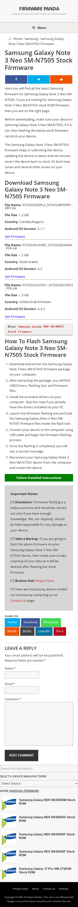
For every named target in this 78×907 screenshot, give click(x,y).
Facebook (30, 622)
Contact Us (18, 600)
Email (10, 684)
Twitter (12, 622)
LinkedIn (44, 631)
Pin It (59, 631)
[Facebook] (16, 79)
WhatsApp (51, 622)
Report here (45, 580)
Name (10, 668)
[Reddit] (61, 79)
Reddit (12, 631)
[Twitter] (39, 79)
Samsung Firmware (24, 791)
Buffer (27, 631)
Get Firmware (15, 236)
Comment (13, 699)
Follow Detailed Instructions (38, 478)
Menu (41, 28)
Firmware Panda (39, 8)
